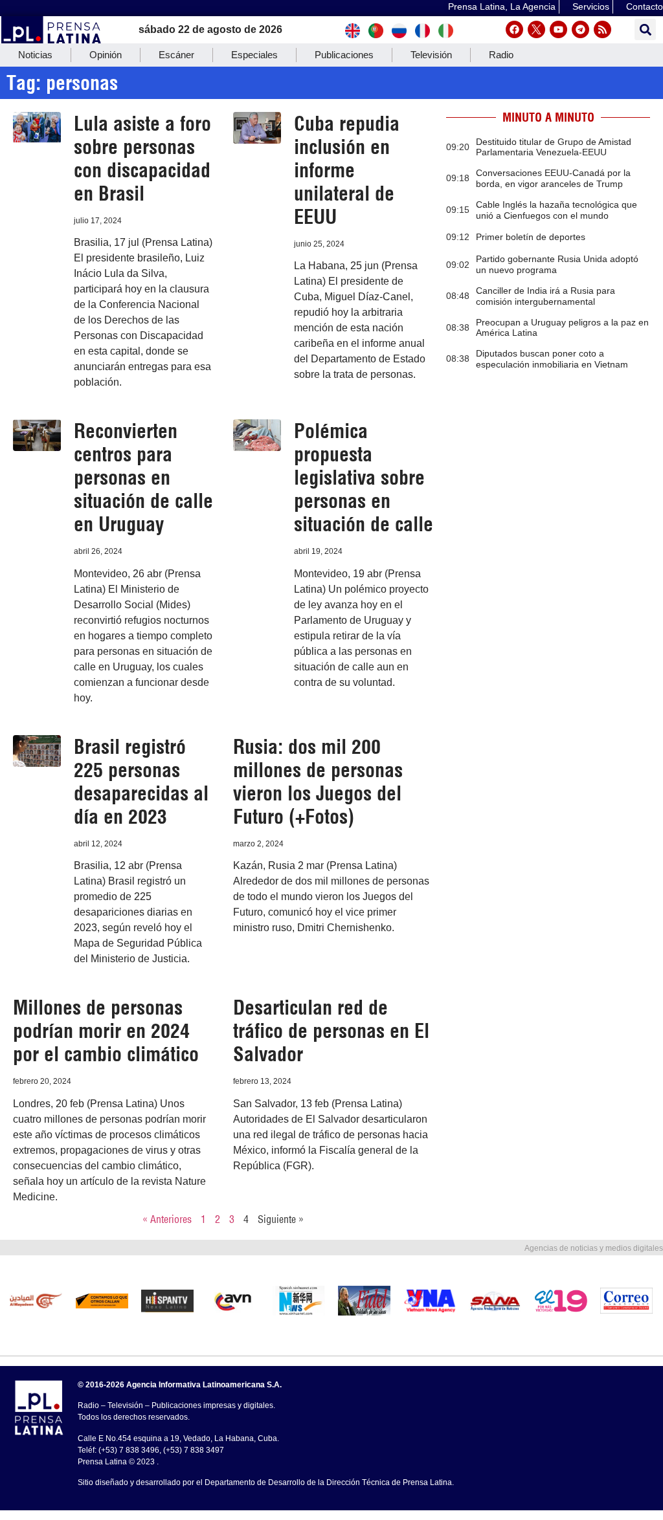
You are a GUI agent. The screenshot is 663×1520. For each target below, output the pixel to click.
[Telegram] (580, 29)
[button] (645, 29)
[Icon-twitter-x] (536, 29)
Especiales (254, 54)
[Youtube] (558, 29)
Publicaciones (344, 54)
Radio (501, 54)
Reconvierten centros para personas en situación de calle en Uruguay (143, 477)
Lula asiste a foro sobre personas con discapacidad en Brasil (142, 158)
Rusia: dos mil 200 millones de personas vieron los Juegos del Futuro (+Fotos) (318, 781)
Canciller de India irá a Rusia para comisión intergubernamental (545, 296)
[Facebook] (514, 29)
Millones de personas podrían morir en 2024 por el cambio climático (106, 1030)
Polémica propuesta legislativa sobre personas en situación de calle (363, 477)
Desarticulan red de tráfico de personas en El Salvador (331, 1030)
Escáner (176, 54)
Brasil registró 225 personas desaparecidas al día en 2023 (141, 781)
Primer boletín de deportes (530, 237)
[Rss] (602, 29)
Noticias (35, 54)
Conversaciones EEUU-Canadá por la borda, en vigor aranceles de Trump (553, 178)
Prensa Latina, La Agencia (502, 6)
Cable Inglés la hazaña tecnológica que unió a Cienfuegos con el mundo (556, 210)
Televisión (431, 54)
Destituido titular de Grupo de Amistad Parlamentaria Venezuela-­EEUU (553, 147)
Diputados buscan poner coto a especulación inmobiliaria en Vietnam (552, 358)
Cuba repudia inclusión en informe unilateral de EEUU (346, 170)
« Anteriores (167, 1219)
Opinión (105, 54)
